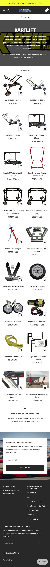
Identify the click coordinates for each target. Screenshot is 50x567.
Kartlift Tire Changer (13, 249)
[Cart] (46, 10)
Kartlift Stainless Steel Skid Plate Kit (37, 250)
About (29, 497)
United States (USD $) (11, 553)
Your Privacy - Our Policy (37, 506)
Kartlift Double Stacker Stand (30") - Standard (13, 212)
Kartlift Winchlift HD (37, 100)
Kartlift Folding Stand (13, 100)
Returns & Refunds (34, 502)
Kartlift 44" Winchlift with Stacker (12, 174)
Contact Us (31, 493)
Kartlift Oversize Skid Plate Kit (13, 286)
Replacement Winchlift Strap (13, 357)
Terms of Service (33, 515)
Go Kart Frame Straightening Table (37, 395)
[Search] (9, 10)
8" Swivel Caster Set (13, 321)
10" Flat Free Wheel (37, 286)
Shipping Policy (33, 510)
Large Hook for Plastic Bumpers (37, 358)
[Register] (39, 543)
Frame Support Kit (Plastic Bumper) (13, 395)
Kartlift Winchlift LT (13, 135)
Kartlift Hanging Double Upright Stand (37, 174)
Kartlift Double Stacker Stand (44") (37, 212)
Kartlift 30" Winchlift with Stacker (37, 136)
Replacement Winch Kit (37, 321)
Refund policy (32, 519)
